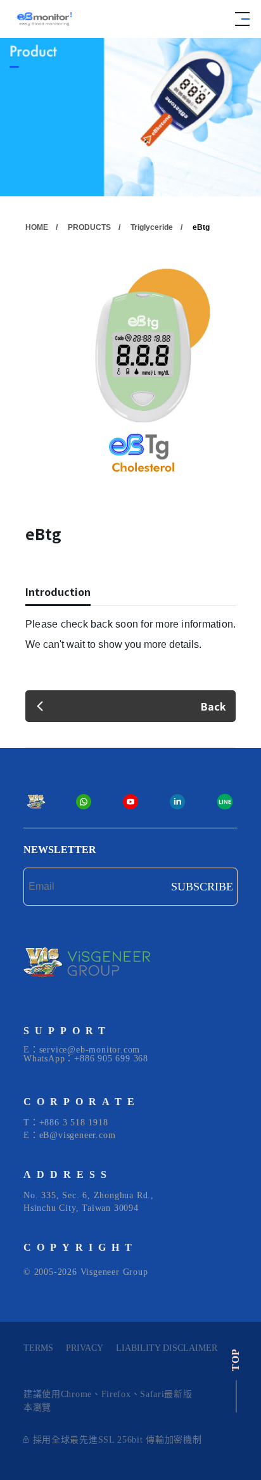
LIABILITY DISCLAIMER (166, 1348)
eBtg (201, 227)
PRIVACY (84, 1348)
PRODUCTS (89, 227)
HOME (36, 227)
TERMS (38, 1348)
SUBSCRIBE (202, 886)
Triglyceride (151, 227)
